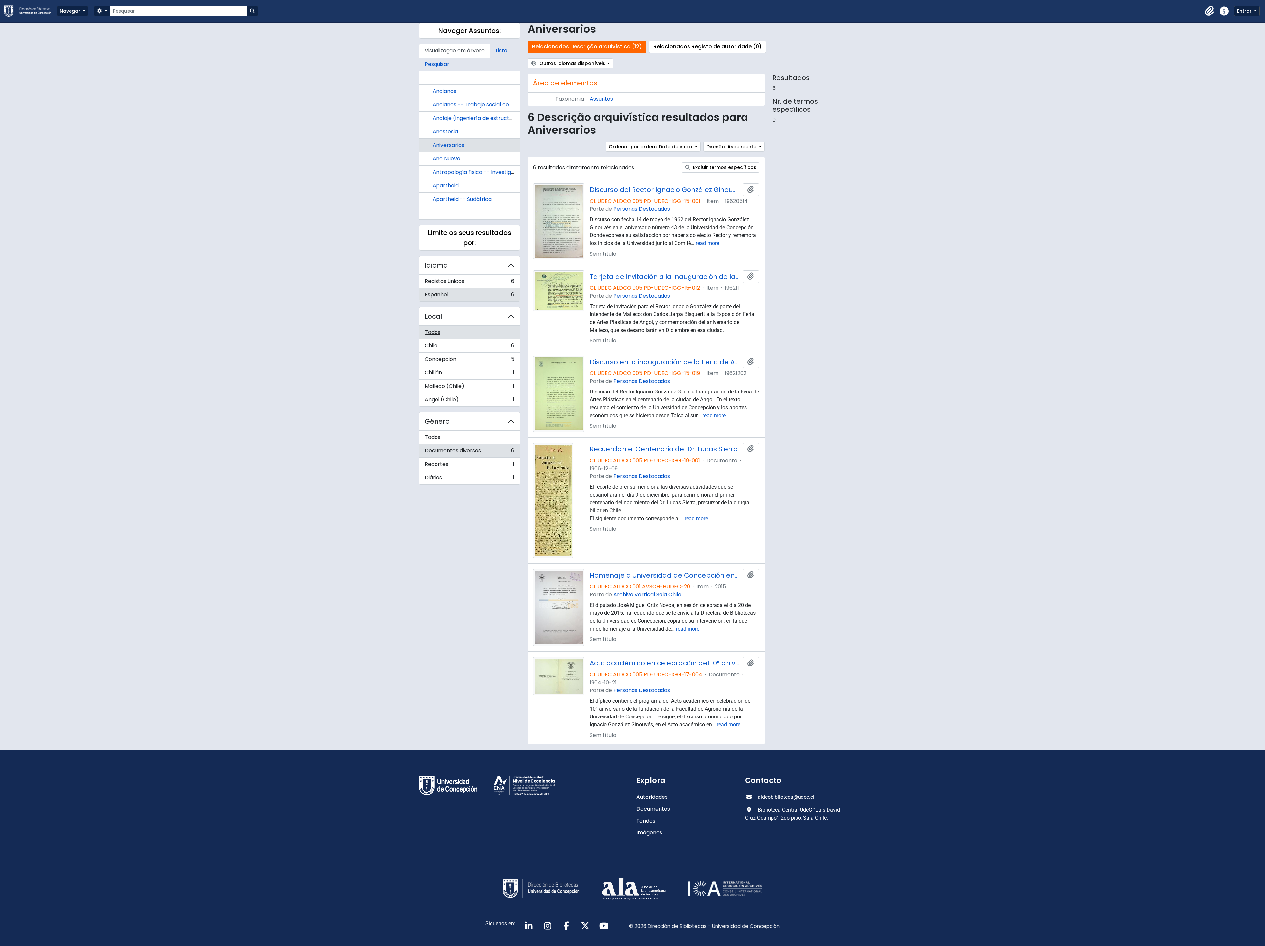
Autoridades (652, 797)
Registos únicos (469, 282)
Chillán (469, 374)
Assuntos (601, 99)
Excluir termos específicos (724, 167)
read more (707, 243)
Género (437, 421)
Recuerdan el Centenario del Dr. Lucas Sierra (664, 449)
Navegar (71, 11)
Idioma (436, 265)
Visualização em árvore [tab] (455, 50)
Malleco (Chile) (469, 387)
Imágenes (649, 832)
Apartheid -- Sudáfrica (462, 199)
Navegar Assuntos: (469, 30)
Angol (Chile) (469, 401)
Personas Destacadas (641, 209)
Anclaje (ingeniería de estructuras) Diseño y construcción (507, 118)
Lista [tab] (501, 50)
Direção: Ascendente (732, 146)
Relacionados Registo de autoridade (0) (707, 46)
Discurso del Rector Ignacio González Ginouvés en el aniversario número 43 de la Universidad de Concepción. (665, 190)
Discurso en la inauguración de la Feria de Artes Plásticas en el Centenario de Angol (665, 362)
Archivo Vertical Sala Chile (647, 594)
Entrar (1245, 11)
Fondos (645, 820)
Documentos (653, 809)
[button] (1209, 11)
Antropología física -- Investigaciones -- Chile (492, 172)
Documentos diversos (469, 452)
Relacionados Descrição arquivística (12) (587, 46)
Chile (469, 347)
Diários (469, 479)
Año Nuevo (446, 158)
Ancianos (444, 91)
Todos (432, 332)
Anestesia (445, 131)
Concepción (469, 360)
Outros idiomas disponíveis (572, 63)
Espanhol (469, 296)
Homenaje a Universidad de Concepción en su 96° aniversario (665, 575)
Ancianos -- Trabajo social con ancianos (485, 104)
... (434, 77)
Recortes (469, 465)
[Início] (30, 11)
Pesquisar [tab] (437, 64)
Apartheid (446, 185)
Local (433, 316)
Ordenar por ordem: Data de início (651, 146)
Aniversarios (448, 145)
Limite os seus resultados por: (469, 237)
